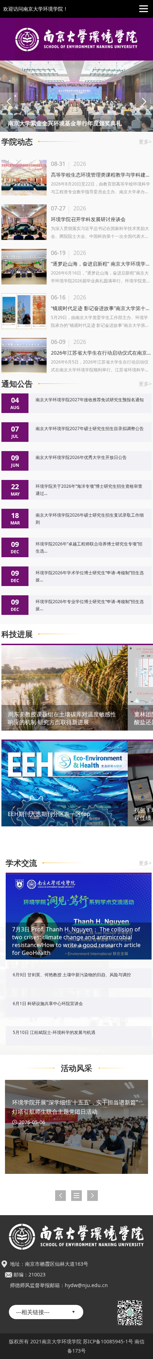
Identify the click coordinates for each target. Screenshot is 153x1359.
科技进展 (17, 633)
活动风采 (76, 1067)
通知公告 (17, 383)
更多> (145, 141)
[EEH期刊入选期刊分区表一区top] (64, 794)
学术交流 (21, 862)
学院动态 (17, 141)
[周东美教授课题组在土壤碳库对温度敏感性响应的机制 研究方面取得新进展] (64, 700)
